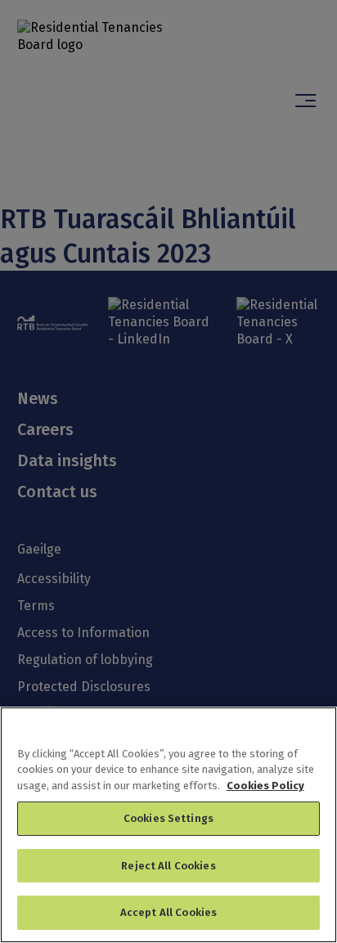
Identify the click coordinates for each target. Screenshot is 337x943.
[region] (168, 825)
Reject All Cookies (168, 866)
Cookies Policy (265, 785)
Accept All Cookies (168, 912)
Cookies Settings (168, 818)
